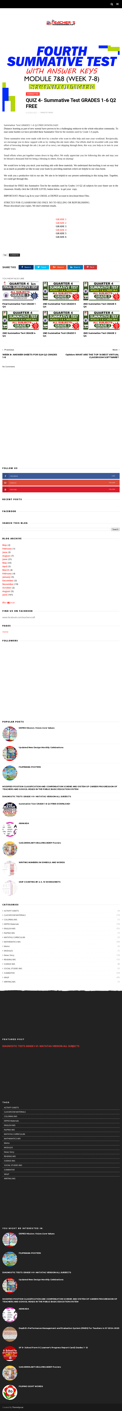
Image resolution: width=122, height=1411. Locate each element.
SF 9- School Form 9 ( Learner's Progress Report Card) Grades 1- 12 (53, 1347)
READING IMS (10, 959)
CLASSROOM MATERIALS (15, 915)
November (8, 584)
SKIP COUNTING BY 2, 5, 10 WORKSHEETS (40, 882)
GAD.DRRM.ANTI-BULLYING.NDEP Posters (40, 843)
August (6, 555)
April (4, 566)
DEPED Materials (11, 924)
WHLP (6, 977)
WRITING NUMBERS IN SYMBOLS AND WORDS (42, 862)
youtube (62, 489)
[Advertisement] (60, 440)
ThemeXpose (17, 1407)
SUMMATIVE (33, 94)
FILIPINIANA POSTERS (30, 767)
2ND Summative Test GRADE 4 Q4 (19, 334)
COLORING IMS (10, 919)
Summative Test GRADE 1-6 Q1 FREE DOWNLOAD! (44, 804)
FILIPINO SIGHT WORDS (31, 1386)
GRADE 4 (61, 230)
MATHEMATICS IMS (12, 941)
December (7, 580)
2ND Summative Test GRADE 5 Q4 (99, 305)
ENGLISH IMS (9, 928)
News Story (9, 955)
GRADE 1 (61, 219)
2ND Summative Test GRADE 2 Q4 (99, 334)
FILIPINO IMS (9, 933)
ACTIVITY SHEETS (11, 910)
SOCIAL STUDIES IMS (13, 968)
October (6, 587)
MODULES (8, 950)
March (5, 570)
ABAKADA (24, 823)
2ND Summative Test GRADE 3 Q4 (59, 334)
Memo (7, 946)
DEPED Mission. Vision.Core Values (36, 728)
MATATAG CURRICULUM (14, 937)
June (4, 552)
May (4, 545)
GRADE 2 (61, 223)
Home (5, 631)
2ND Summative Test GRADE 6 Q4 (59, 305)
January (6, 577)
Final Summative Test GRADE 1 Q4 (18, 305)
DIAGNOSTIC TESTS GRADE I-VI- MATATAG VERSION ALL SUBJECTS (36, 796)
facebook (62, 476)
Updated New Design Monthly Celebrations (41, 747)
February (7, 548)
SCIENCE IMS (9, 964)
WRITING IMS (9, 981)
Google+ (62, 483)
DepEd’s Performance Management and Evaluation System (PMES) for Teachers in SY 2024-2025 (69, 1328)
